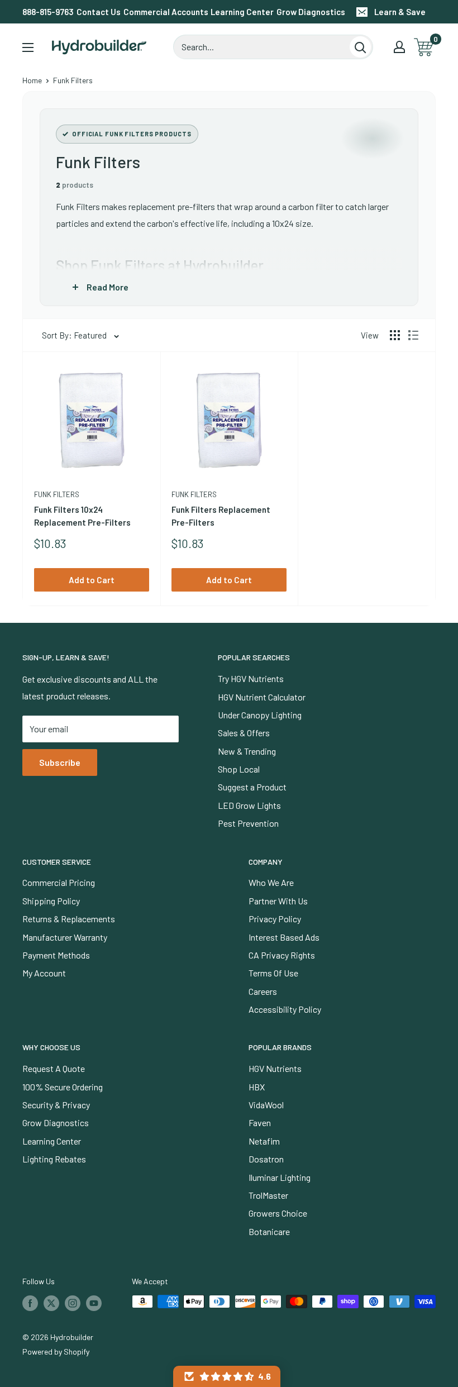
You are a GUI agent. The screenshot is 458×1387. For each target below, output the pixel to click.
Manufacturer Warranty (64, 937)
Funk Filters (56, 494)
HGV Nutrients (275, 1068)
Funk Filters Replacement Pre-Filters (220, 515)
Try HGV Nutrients (251, 678)
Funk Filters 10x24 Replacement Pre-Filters (82, 515)
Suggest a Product (252, 786)
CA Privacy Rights (282, 955)
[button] (226, 1376)
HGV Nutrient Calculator (262, 697)
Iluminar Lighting (280, 1177)
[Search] (360, 47)
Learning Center (242, 12)
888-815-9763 (48, 12)
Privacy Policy (275, 918)
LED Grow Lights (249, 805)
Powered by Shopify (55, 1351)
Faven (260, 1122)
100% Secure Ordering (62, 1086)
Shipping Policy (51, 900)
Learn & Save (400, 12)
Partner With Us (278, 900)
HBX (257, 1086)
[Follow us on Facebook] (30, 1302)
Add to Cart (92, 580)
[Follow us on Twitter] (51, 1302)
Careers (263, 991)
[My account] (399, 47)
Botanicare (269, 1231)
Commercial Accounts (165, 12)
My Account (44, 972)
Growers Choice (278, 1213)
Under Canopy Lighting (260, 714)
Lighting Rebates (54, 1159)
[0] (424, 47)
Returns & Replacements (68, 918)
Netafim (264, 1141)
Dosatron (266, 1159)
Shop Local (239, 769)
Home (32, 80)
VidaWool (266, 1104)
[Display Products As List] (413, 335)
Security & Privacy (56, 1104)
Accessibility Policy (285, 1009)
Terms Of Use (273, 972)
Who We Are (271, 882)
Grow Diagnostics (310, 12)
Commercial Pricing (58, 882)
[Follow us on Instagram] (72, 1302)
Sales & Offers (244, 732)
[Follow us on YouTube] (94, 1302)
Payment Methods (56, 955)
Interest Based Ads (284, 937)
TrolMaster (268, 1195)
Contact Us (99, 12)
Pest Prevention (248, 823)
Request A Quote (53, 1068)
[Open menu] (28, 47)
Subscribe (59, 762)
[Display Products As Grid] (395, 335)
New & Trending (247, 751)
